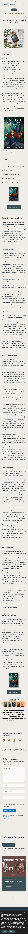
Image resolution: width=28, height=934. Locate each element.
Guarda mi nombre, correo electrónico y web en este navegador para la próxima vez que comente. (13, 804)
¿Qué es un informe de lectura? (10, 848)
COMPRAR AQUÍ (14, 207)
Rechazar (12, 931)
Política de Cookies (16, 927)
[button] (3, 740)
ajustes (23, 928)
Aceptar (4, 931)
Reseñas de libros (18, 14)
